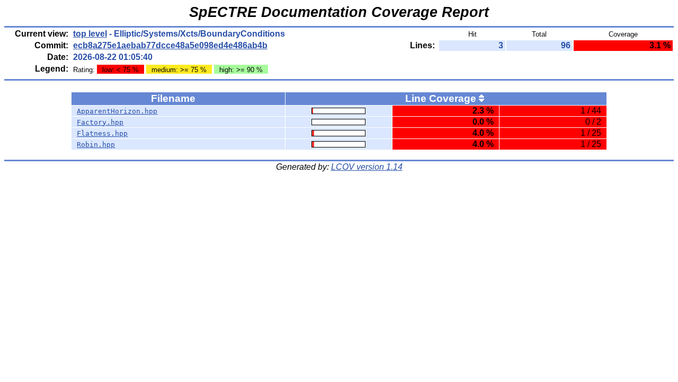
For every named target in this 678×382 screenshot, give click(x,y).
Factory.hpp (100, 122)
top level (90, 33)
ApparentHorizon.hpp (117, 111)
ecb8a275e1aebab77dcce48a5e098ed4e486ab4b (170, 45)
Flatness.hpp (102, 133)
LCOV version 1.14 (367, 166)
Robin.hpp (96, 145)
